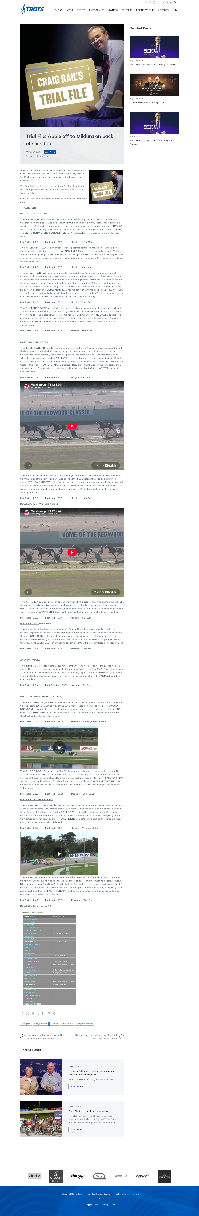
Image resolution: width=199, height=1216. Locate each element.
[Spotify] (167, 2)
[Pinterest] (33, 1013)
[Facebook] (146, 2)
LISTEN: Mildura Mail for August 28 (147, 102)
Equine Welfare (145, 10)
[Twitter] (27, 1013)
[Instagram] (154, 2)
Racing (58, 10)
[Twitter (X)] (150, 2)
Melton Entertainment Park (127, 1194)
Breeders (127, 10)
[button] (175, 2)
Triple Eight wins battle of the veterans (88, 1111)
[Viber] (48, 1013)
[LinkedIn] (171, 2)
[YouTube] (163, 2)
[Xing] (54, 1013)
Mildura (54, 1023)
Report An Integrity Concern (99, 1194)
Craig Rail (26, 1023)
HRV (175, 10)
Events (81, 10)
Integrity (163, 10)
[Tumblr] (38, 1013)
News (69, 10)
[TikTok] (158, 2)
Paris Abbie (67, 1023)
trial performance (84, 1023)
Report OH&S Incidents (72, 1194)
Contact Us (100, 1198)
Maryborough (40, 1023)
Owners (113, 10)
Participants (96, 10)
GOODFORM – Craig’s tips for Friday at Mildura (153, 64)
